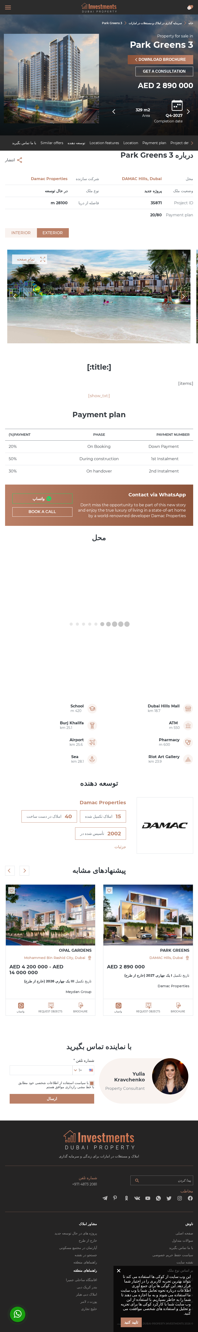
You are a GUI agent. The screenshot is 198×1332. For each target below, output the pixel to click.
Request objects (148, 1011)
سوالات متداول (182, 1240)
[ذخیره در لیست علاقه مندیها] (109, 890)
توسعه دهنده (76, 143)
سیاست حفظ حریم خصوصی (172, 1255)
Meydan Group (79, 992)
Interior (21, 233)
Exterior (52, 233)
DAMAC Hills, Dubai (142, 178)
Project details (182, 143)
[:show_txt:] (99, 396)
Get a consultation (164, 71)
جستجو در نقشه (86, 1255)
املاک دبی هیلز (86, 1294)
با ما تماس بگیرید (24, 143)
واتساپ (39, 498)
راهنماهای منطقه (85, 1262)
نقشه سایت (185, 1262)
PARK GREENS (174, 950)
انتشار (10, 160)
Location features (104, 143)
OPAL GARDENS (75, 950)
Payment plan (154, 143)
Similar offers (52, 143)
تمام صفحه (26, 259)
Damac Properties (49, 178)
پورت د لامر (88, 1301)
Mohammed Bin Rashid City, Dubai (54, 958)
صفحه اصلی (184, 1233)
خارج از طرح (88, 1240)
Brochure (178, 1011)
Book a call (42, 511)
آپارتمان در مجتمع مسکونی (78, 1248)
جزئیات (120, 847)
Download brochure (162, 59)
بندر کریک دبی (87, 1287)
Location (130, 143)
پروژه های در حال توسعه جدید (76, 1233)
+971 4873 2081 (84, 1184)
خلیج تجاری (89, 1309)
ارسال (52, 1098)
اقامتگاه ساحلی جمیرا (81, 1280)
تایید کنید (131, 1322)
